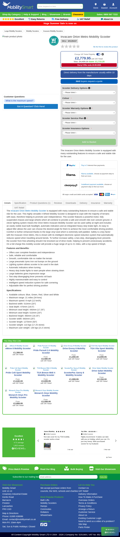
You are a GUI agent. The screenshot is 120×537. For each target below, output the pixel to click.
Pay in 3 (84, 165)
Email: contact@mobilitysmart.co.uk (19, 519)
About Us (82, 515)
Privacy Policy (85, 506)
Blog (44, 14)
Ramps (43, 506)
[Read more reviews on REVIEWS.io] (19, 448)
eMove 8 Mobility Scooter (18, 348)
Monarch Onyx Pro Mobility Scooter (18, 396)
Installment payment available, (92, 184)
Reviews (58, 203)
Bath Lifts (44, 500)
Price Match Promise (18, 469)
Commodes (45, 509)
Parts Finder (84, 527)
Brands (67, 14)
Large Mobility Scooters (13, 31)
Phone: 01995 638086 (12, 516)
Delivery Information (87, 494)
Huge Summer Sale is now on (60, 23)
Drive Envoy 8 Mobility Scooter (74, 349)
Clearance (78, 14)
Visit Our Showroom (105, 469)
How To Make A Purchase (90, 497)
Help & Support (31, 14)
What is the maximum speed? (19, 101)
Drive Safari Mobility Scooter (102, 372)
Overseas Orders (86, 500)
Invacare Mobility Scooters (53, 31)
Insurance (95, 203)
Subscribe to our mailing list (25, 477)
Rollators (44, 512)
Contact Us (83, 488)
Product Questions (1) (40, 203)
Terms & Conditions (87, 503)
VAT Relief (19, 208)
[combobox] (60, 6)
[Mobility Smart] (19, 6)
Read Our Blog (47, 469)
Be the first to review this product (105, 47)
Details (7, 203)
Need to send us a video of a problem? (96, 521)
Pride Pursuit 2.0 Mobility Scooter (46, 351)
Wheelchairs (46, 515)
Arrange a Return (86, 509)
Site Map (82, 524)
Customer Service (86, 512)
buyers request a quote (87, 82)
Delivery (83, 203)
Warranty (108, 203)
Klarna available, (87, 174)
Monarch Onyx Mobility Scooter (46, 394)
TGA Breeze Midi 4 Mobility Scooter (46, 373)
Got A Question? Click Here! (31, 106)
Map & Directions (10, 513)
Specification (20, 203)
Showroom (54, 14)
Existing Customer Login (89, 518)
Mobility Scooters (32, 31)
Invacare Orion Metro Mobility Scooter (28, 211)
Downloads (71, 203)
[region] (77, 440)
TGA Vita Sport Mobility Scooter (102, 349)
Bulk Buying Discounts (75, 471)
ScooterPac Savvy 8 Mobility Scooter (74, 373)
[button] (38, 441)
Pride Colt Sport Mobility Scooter (18, 373)
